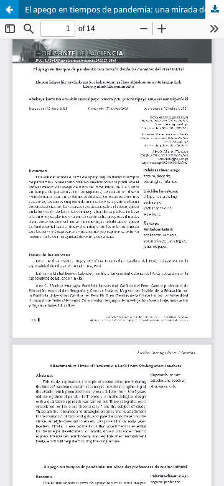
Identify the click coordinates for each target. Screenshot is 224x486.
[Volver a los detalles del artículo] (9, 9)
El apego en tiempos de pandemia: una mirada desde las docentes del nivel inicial (124, 9)
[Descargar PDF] (214, 9)
